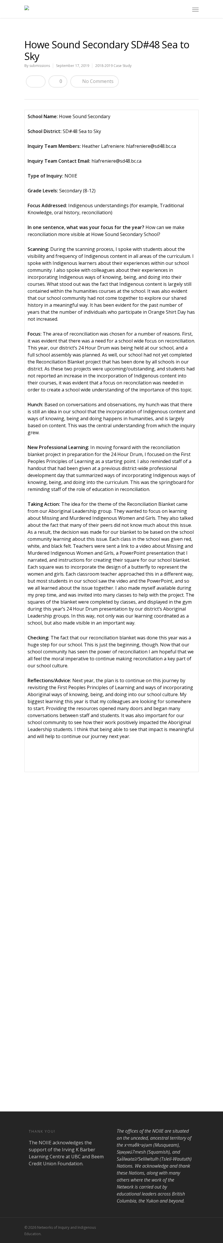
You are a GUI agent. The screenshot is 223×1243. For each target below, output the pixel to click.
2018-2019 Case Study (113, 65)
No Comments (97, 81)
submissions (39, 65)
